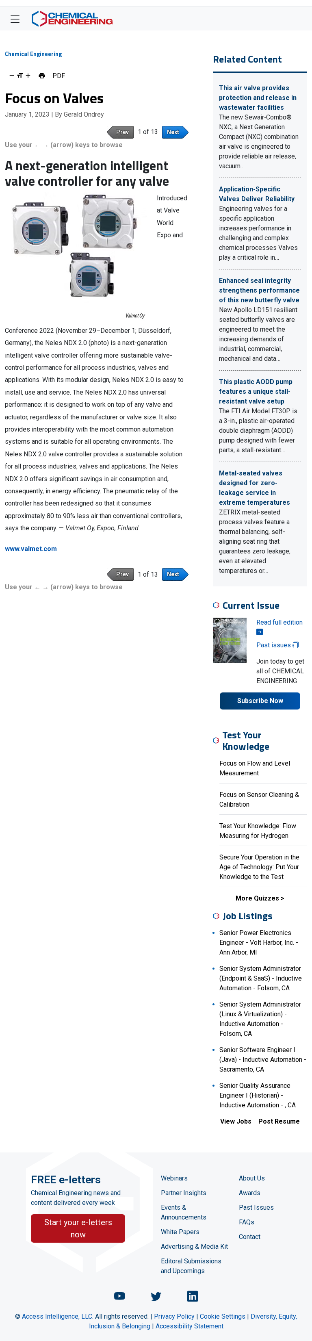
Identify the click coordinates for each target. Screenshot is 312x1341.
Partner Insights (183, 1193)
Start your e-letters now (78, 1228)
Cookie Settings (222, 1316)
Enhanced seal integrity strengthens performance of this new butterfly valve (259, 290)
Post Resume (279, 1121)
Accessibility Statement (189, 1326)
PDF (58, 75)
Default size (20, 75)
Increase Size (28, 75)
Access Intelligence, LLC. (57, 1316)
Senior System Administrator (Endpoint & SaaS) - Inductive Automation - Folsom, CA (260, 978)
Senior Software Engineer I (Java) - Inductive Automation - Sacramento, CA (262, 1059)
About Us (252, 1178)
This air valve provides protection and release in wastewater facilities (258, 97)
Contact (249, 1237)
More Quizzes (257, 898)
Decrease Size (11, 75)
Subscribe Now (260, 701)
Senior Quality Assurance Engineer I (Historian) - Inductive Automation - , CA (257, 1095)
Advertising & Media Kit (194, 1246)
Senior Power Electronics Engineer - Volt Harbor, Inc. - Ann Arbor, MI (258, 942)
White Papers (180, 1232)
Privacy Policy (174, 1316)
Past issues (274, 645)
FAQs (246, 1222)
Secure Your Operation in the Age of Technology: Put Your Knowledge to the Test (259, 867)
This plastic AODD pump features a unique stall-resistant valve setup (255, 391)
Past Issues (256, 1207)
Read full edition (279, 622)
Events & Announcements (183, 1212)
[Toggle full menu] (15, 19)
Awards (249, 1193)
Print (42, 75)
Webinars (174, 1178)
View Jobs (235, 1121)
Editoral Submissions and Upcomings (191, 1266)
